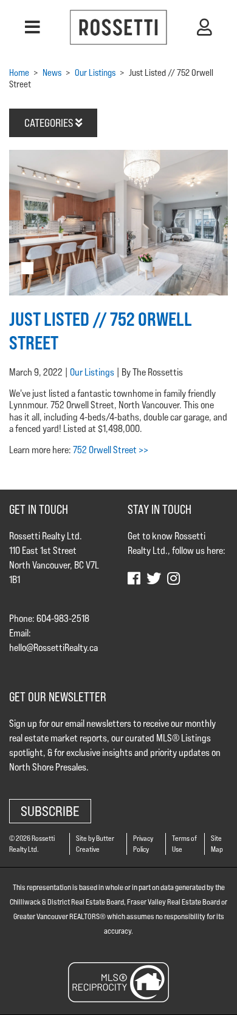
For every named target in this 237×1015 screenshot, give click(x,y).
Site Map (217, 844)
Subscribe (50, 811)
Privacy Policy (143, 844)
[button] (32, 27)
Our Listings (92, 372)
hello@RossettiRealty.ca (53, 647)
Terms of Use (184, 844)
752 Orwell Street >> (110, 450)
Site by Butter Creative (95, 844)
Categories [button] (49, 122)
